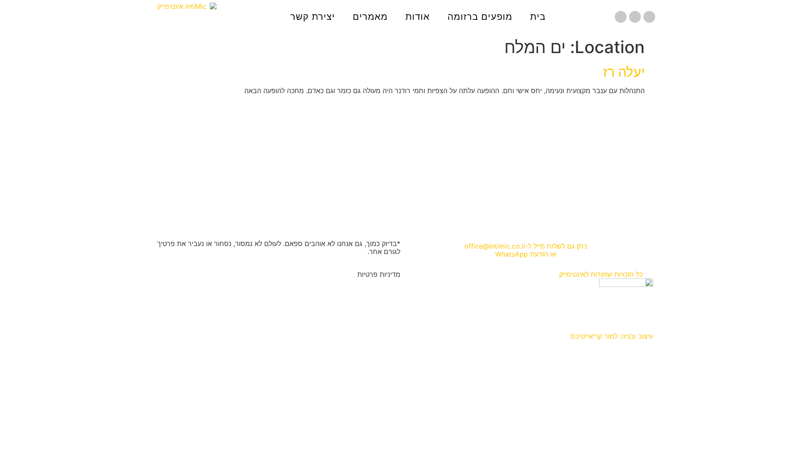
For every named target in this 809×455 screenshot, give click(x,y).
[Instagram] (635, 17)
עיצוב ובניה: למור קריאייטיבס (612, 336)
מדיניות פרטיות (378, 274)
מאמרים (370, 16)
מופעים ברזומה (479, 16)
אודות (417, 16)
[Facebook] (649, 17)
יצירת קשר (312, 16)
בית (538, 16)
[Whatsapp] (621, 17)
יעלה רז (624, 72)
